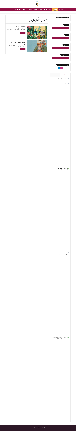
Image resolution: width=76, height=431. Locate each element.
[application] (60, 28)
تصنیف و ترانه (59, 168)
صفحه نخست (61, 9)
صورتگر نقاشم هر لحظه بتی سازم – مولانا (17, 43)
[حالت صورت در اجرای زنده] (66, 125)
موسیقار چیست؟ (59, 252)
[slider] (53, 28)
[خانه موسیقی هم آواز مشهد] (66, 80)
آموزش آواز (55, 9)
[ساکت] (56, 28)
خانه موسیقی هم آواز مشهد (57, 78)
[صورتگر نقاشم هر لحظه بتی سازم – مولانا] (37, 46)
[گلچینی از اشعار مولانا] (37, 32)
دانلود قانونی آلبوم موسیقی (39, 9)
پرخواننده (65, 74)
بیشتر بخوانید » (22, 32)
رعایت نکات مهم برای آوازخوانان (57, 337)
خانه (45, 17)
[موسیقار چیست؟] (66, 294)
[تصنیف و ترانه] (66, 210)
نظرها (55, 74)
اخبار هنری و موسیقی (48, 9)
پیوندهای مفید (30, 9)
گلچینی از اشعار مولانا (20, 28)
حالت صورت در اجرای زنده (58, 83)
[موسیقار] (38, 4)
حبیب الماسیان (23, 26)
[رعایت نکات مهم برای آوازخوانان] (66, 379)
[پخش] (67, 28)
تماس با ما (24, 9)
